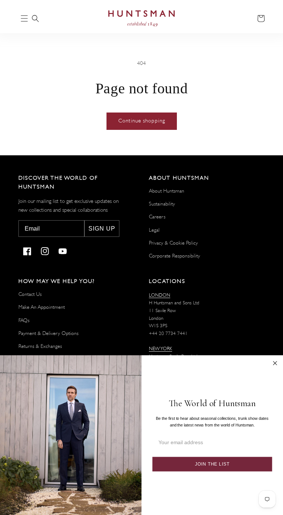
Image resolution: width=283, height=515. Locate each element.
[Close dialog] (275, 363)
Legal (154, 230)
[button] (35, 18)
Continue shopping (141, 121)
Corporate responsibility (174, 256)
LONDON (159, 295)
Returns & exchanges (40, 346)
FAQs (23, 320)
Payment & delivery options (48, 333)
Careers (157, 217)
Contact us (30, 294)
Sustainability (162, 204)
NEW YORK (160, 348)
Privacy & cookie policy (173, 243)
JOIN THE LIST (212, 464)
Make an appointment (41, 307)
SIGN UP (101, 228)
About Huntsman (166, 191)
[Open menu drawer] (24, 19)
